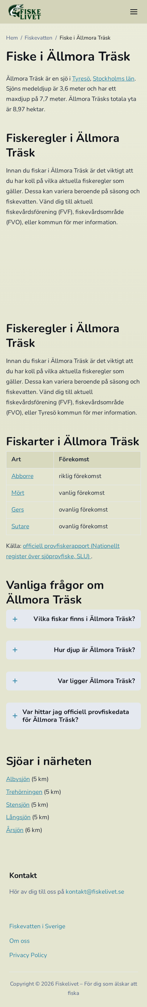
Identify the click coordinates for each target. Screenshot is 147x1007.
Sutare (20, 526)
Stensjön (18, 805)
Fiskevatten (38, 37)
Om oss (19, 941)
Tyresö (81, 79)
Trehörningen (24, 792)
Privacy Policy (28, 955)
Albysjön (18, 779)
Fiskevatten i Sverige (37, 926)
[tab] (73, 623)
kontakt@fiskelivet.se (95, 892)
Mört (17, 493)
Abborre (22, 476)
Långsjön (18, 817)
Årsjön (15, 830)
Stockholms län (114, 79)
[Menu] (134, 12)
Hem (12, 37)
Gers (17, 509)
